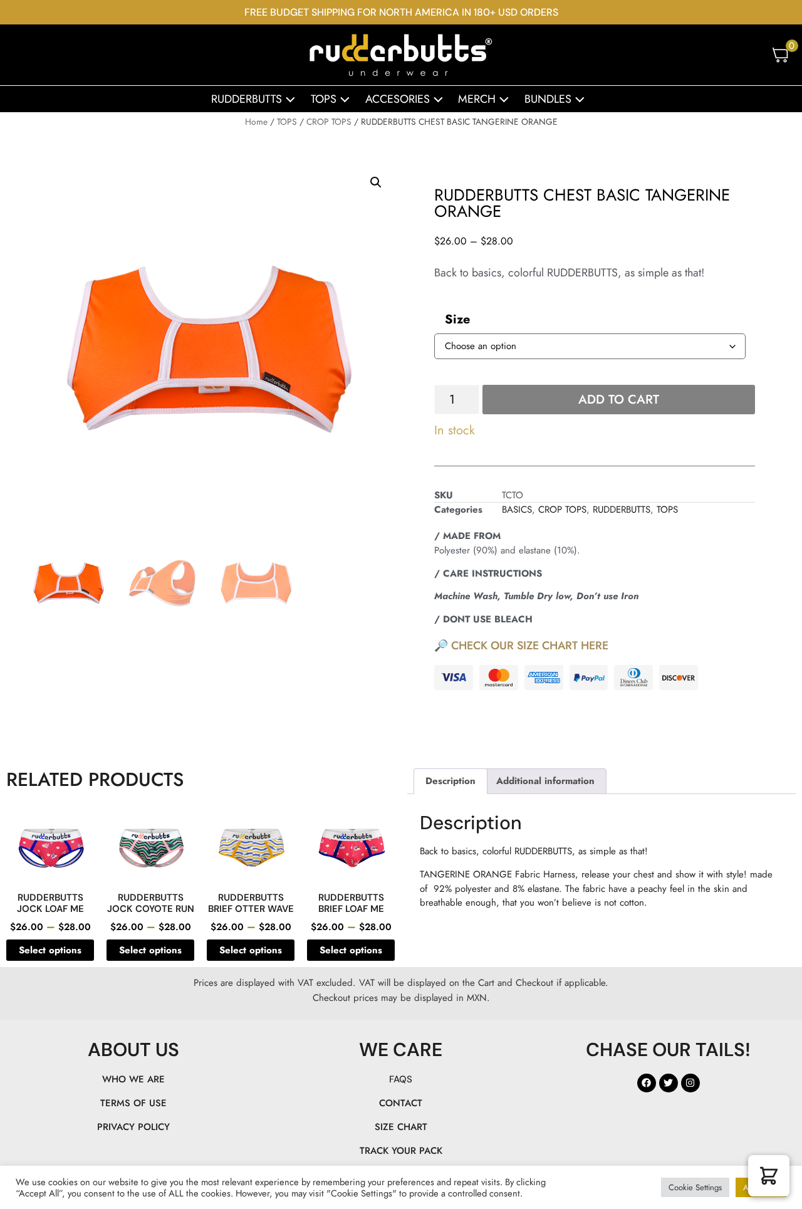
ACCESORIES (397, 99)
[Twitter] (668, 1083)
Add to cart (618, 399)
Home (256, 121)
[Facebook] (646, 1083)
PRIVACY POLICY (133, 1127)
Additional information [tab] (545, 781)
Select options (50, 950)
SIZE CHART (401, 1127)
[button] (376, 182)
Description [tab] (450, 781)
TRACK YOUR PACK (401, 1151)
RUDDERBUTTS (246, 99)
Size (457, 319)
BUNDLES (547, 99)
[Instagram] (690, 1083)
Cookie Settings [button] (695, 1187)
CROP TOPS (329, 121)
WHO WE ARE (133, 1079)
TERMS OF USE (133, 1103)
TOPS (323, 99)
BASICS (517, 509)
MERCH (477, 99)
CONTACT (400, 1103)
